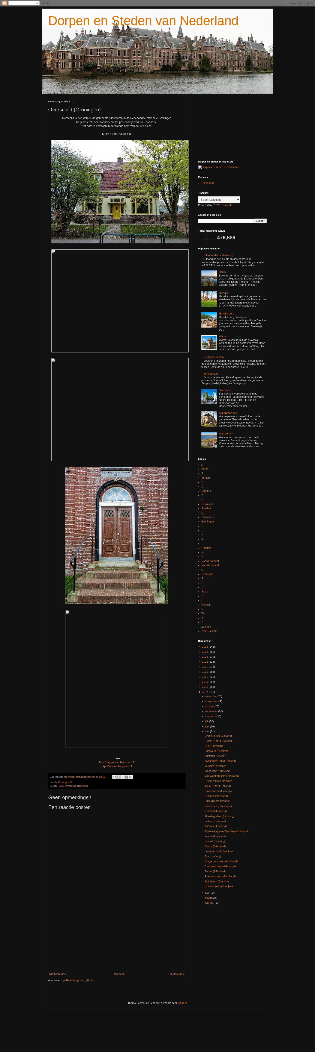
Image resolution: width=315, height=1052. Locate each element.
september (211, 711)
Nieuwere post (57, 974)
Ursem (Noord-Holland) (218, 781)
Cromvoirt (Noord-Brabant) (220, 866)
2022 (205, 666)
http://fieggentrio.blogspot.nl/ (117, 762)
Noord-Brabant (210, 561)
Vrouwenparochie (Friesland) (222, 775)
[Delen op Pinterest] (131, 777)
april (208, 892)
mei (207, 731)
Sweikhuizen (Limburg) (218, 791)
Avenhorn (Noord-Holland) (220, 876)
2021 (205, 671)
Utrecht (205, 604)
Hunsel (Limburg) (215, 841)
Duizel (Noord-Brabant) (218, 740)
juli (207, 721)
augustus (210, 716)
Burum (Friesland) (215, 871)
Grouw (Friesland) (215, 846)
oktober (209, 706)
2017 (205, 692)
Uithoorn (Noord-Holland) (218, 255)
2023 (205, 661)
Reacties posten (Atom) (79, 980)
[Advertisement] (116, 937)
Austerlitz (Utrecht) (215, 756)
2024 (205, 656)
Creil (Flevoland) (214, 745)
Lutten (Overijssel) (215, 821)
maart (208, 897)
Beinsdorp (225, 390)
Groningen (63, 782)
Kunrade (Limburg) (216, 826)
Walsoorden (226, 433)
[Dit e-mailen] (114, 777)
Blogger (182, 1003)
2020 (205, 677)
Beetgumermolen (214, 357)
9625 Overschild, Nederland (73, 786)
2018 (205, 686)
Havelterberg (226, 313)
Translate (226, 205)
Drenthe (206, 490)
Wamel (223, 336)
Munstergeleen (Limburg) (219, 816)
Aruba (204, 469)
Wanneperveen (228, 412)
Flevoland (207, 504)
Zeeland (206, 626)
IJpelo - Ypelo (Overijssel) (219, 886)
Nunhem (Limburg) (216, 811)
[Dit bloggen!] (118, 777)
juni (207, 726)
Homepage (118, 974)
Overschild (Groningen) (218, 806)
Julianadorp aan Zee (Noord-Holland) (227, 831)
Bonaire (206, 477)
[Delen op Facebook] (126, 777)
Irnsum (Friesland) (215, 836)
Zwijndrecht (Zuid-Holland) (220, 760)
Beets (222, 271)
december (211, 696)
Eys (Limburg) (213, 856)
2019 (205, 681)
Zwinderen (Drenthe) (217, 881)
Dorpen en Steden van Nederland (143, 21)
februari (210, 902)
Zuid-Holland (209, 631)
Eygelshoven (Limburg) (218, 735)
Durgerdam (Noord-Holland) (221, 861)
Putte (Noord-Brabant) (217, 801)
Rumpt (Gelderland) (216, 796)
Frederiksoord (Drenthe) (219, 851)
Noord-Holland (210, 565)
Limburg (206, 548)
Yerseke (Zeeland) (215, 766)
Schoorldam (211, 373)
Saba (204, 591)
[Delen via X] (122, 777)
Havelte (223, 292)
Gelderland (207, 517)
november (211, 701)
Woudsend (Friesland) (218, 771)
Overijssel (207, 574)
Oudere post (177, 974)
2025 (205, 651)
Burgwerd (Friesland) (217, 751)
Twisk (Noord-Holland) (218, 786)
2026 (205, 646)
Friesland (206, 508)
